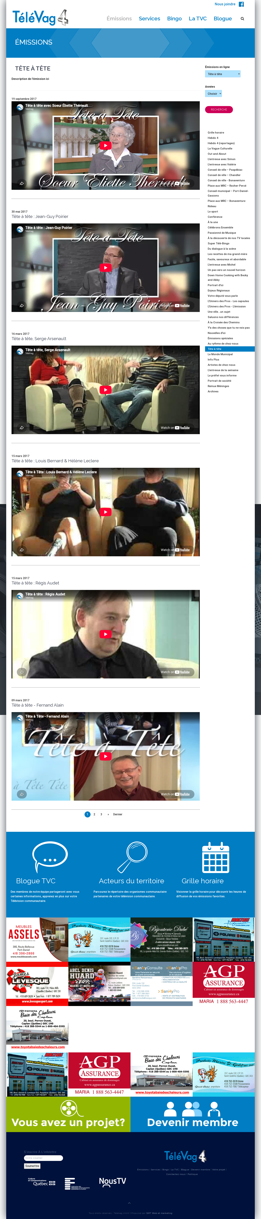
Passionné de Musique (222, 232)
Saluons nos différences (223, 317)
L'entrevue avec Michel (221, 264)
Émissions (119, 18)
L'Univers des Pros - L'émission (227, 306)
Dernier (117, 814)
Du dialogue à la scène (222, 248)
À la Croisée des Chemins (224, 322)
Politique (193, 1174)
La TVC (198, 18)
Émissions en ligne (217, 67)
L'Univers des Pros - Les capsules (228, 301)
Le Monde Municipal (220, 354)
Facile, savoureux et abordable (227, 259)
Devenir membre (200, 1169)
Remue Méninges (218, 386)
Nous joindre (225, 4)
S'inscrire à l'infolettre (40, 1151)
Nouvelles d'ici (216, 333)
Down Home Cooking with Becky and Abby (228, 278)
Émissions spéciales (220, 338)
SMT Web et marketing (159, 1213)
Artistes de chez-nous (221, 364)
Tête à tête (214, 349)
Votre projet (218, 1169)
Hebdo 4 (213, 138)
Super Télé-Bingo (218, 243)
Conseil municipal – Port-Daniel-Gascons (228, 193)
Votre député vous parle (223, 295)
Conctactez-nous (176, 1174)
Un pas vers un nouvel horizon (226, 270)
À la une (213, 222)
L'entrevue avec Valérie (222, 164)
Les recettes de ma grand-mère (227, 254)
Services (149, 18)
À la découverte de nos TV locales (229, 238)
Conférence (215, 216)
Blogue (223, 18)
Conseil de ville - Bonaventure (226, 180)
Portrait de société (219, 380)
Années (210, 86)
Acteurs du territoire (131, 881)
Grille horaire (216, 132)
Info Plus (213, 359)
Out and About (217, 153)
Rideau (212, 206)
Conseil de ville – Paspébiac (225, 169)
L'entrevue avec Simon (221, 159)
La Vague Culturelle (220, 148)
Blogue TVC (36, 881)
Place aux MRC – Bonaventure (226, 201)
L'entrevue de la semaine (223, 370)
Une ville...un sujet (219, 311)
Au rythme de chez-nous (223, 343)
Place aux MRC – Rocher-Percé (227, 185)
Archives (213, 391)
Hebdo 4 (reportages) (221, 143)
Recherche (219, 109)
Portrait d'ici (215, 285)
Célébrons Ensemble (220, 227)
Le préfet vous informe (222, 375)
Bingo (174, 18)
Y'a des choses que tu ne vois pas (229, 327)
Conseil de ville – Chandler (224, 175)
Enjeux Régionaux (219, 290)
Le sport (213, 211)
